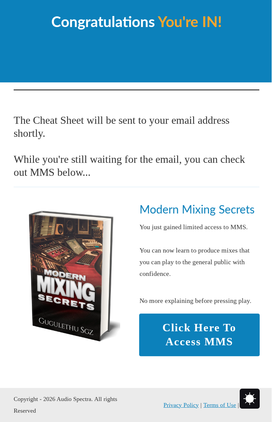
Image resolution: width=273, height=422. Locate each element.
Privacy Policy (181, 405)
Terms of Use (219, 405)
